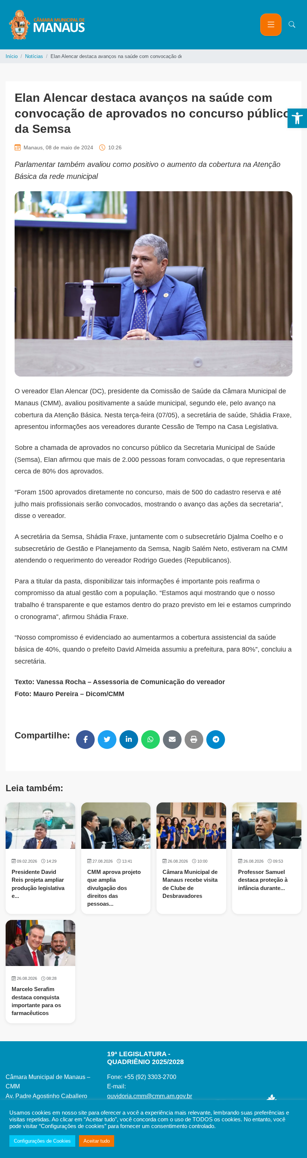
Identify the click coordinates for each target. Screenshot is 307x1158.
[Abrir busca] (292, 24)
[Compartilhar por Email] (172, 739)
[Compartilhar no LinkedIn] (128, 739)
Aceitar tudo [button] (96, 1141)
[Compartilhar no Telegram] (215, 739)
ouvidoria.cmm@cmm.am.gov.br (149, 1096)
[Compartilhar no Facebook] (85, 739)
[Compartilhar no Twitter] (107, 739)
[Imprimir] (194, 739)
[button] (297, 118)
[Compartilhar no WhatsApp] (150, 739)
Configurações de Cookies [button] (42, 1141)
